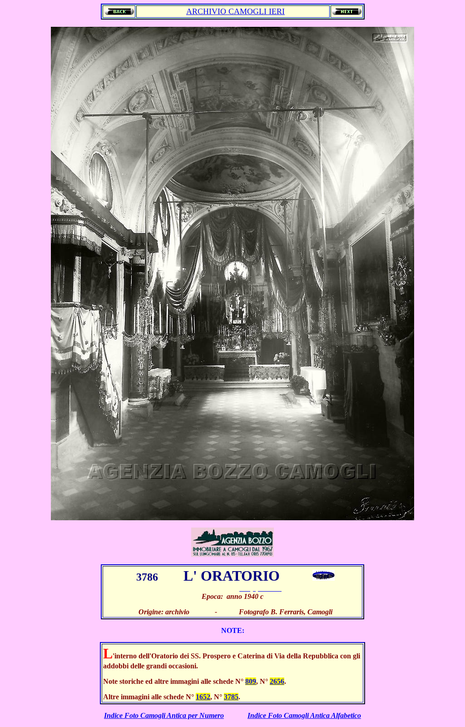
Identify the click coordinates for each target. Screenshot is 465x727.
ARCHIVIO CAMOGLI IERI (235, 11)
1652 (203, 697)
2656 (277, 681)
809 (250, 681)
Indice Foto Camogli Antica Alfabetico (304, 715)
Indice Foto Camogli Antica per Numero (164, 715)
